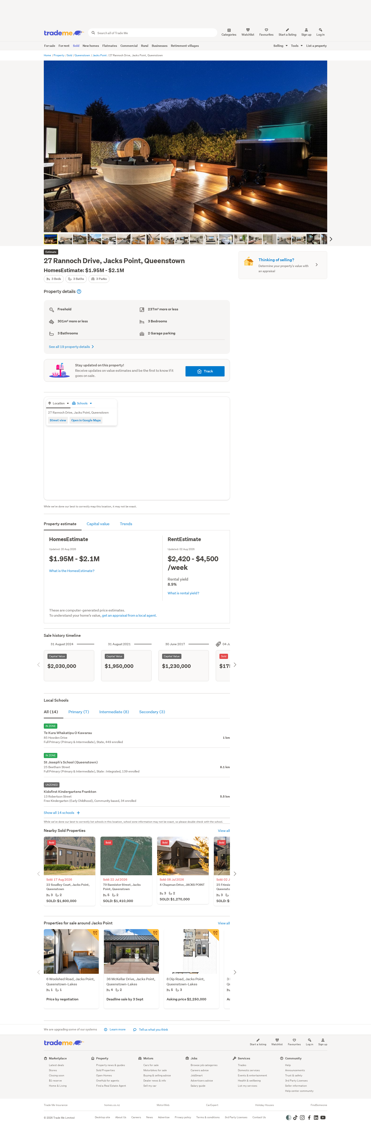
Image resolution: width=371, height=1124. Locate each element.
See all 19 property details (69, 346)
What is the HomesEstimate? (71, 570)
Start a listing (258, 1044)
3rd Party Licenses (296, 1080)
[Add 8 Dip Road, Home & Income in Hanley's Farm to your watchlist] (213, 935)
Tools (295, 46)
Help (288, 1065)
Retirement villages (185, 46)
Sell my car (150, 1086)
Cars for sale (151, 1065)
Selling (279, 46)
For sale (49, 46)
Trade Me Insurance (56, 1105)
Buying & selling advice (157, 1075)
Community (293, 1058)
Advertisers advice (202, 1080)
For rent (64, 46)
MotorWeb (163, 1105)
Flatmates (109, 46)
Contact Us (259, 1117)
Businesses (159, 46)
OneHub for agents (107, 1080)
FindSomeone (319, 1105)
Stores (53, 1070)
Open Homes (104, 1075)
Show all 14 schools (59, 812)
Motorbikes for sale (155, 1070)
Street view (58, 420)
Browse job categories (204, 1065)
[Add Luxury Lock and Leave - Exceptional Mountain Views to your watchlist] (153, 935)
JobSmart (197, 1075)
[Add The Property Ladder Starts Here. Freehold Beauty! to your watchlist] (93, 935)
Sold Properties (105, 1070)
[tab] (58, 403)
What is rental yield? (183, 593)
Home (48, 55)
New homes (91, 46)
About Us (120, 1117)
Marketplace (58, 1058)
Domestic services (249, 1070)
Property (59, 55)
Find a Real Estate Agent (111, 1086)
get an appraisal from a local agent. (129, 615)
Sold (76, 46)
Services (244, 1058)
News (149, 1117)
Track (208, 371)
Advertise (164, 1117)
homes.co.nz (112, 1105)
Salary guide (198, 1086)
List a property (316, 46)
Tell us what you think (153, 1029)
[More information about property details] (79, 291)
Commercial (129, 46)
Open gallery (187, 225)
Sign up (306, 34)
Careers (136, 1117)
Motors (148, 1058)
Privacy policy (183, 1117)
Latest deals (56, 1065)
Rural (144, 46)
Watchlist (277, 1044)
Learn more (117, 1029)
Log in (320, 34)
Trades (242, 1065)
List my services (247, 1086)
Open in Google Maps (86, 420)
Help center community (299, 1091)
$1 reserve (55, 1080)
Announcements (295, 1070)
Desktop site (102, 1117)
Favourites (294, 1044)
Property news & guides (110, 1065)
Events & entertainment (252, 1075)
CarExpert (212, 1105)
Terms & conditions (208, 1117)
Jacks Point (100, 55)
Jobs (194, 1058)
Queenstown (83, 55)
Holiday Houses (264, 1105)
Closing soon (56, 1075)
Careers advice (200, 1070)
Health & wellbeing (249, 1080)
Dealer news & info (154, 1080)
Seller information (296, 1086)
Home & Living (58, 1086)
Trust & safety (293, 1075)
